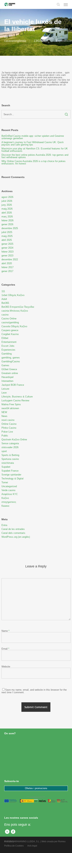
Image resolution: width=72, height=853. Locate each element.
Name (5, 630)
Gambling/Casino (10, 361)
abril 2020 (6, 263)
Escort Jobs (7, 346)
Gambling (6, 353)
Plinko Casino (8, 428)
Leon (4, 392)
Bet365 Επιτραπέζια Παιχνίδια (17, 307)
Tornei (4, 482)
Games (5, 365)
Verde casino (8, 490)
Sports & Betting (10, 455)
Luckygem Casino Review (15, 400)
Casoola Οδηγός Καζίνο (14, 326)
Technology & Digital (12, 478)
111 (3, 291)
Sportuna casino (10, 459)
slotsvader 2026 (9, 447)
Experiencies (8, 350)
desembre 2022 (9, 259)
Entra (4, 525)
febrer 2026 (7, 220)
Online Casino (8, 424)
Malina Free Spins (11, 404)
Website (5, 666)
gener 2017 (7, 271)
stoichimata (7, 463)
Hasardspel (7, 377)
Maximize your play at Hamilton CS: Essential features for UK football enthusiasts (34, 149)
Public (4, 435)
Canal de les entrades (13, 529)
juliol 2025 (6, 232)
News (4, 416)
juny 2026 (6, 205)
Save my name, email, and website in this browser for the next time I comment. (34, 691)
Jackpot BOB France (12, 385)
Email (5, 648)
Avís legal (32, 845)
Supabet (5, 467)
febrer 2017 (7, 267)
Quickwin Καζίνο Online (14, 439)
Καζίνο (5, 498)
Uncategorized (9, 486)
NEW (4, 412)
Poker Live (7, 431)
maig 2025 (7, 236)
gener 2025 (7, 244)
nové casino (7, 420)
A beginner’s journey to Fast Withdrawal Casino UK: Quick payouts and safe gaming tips (32, 143)
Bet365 (5, 303)
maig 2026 (7, 209)
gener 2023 (7, 255)
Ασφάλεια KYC (9, 494)
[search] (58, 4)
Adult (4, 299)
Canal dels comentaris (13, 533)
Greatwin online (9, 373)
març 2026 (7, 216)
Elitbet (4, 338)
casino (4, 314)
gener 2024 (7, 248)
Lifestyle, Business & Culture (17, 396)
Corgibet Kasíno (10, 334)
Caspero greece (9, 330)
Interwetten (7, 381)
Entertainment (8, 342)
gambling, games (10, 357)
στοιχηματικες (8, 502)
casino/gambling (10, 322)
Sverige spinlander (11, 474)
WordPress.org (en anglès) (15, 537)
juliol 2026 (6, 201)
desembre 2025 (9, 228)
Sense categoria (10, 443)
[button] (66, 4)
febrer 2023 (7, 251)
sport (4, 451)
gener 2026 (7, 224)
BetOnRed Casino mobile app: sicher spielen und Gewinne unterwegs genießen (32, 137)
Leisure (5, 389)
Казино (5, 506)
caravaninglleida (15, 40)
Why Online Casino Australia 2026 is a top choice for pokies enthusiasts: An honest (33, 162)
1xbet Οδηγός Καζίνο (12, 295)
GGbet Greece (9, 369)
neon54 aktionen (10, 408)
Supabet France (9, 471)
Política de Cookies (14, 845)
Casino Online (8, 318)
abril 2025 (6, 240)
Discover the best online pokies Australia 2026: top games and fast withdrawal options (34, 156)
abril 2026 (6, 212)
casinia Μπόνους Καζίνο (14, 311)
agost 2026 (7, 197)
